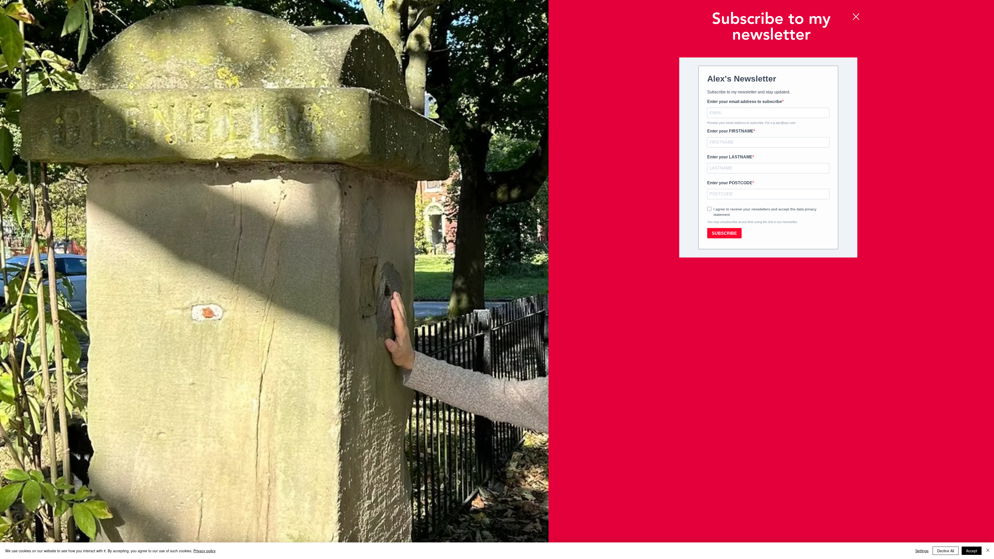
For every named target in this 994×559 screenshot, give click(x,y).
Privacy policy (204, 550)
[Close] (988, 551)
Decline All (945, 550)
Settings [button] (922, 550)
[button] (856, 17)
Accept (971, 550)
